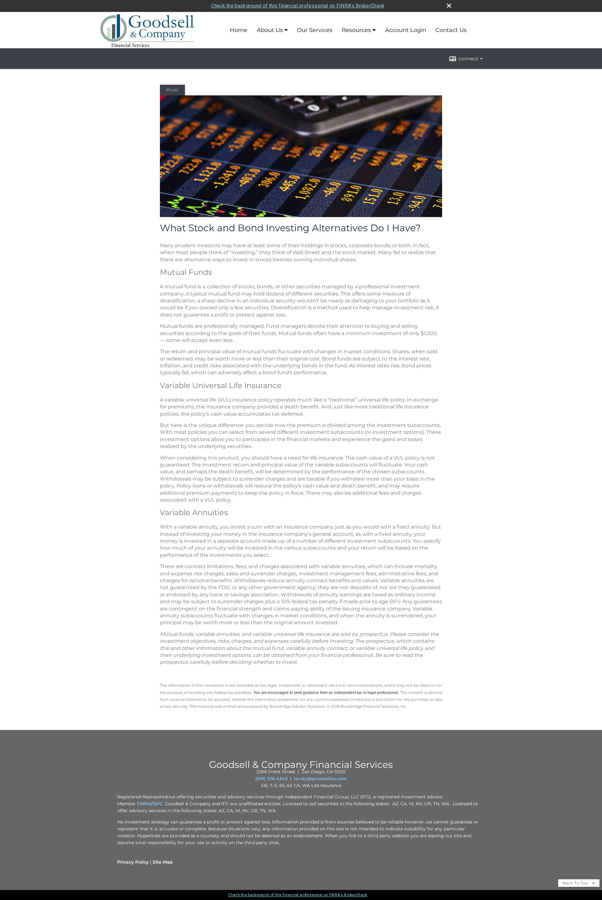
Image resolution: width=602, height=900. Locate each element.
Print (172, 90)
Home (238, 30)
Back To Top (575, 883)
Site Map (163, 862)
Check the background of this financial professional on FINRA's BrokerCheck (297, 6)
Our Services (314, 30)
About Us (270, 30)
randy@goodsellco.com (320, 778)
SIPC (157, 804)
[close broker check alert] (449, 5)
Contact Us (451, 30)
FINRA (144, 804)
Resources (356, 30)
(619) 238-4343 (271, 778)
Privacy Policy (133, 862)
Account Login (405, 30)
